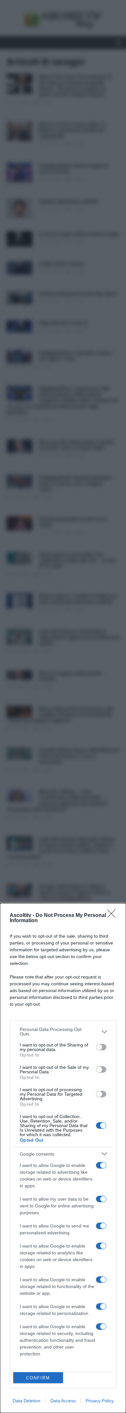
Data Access (63, 1400)
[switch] (101, 1047)
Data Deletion (26, 1400)
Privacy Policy (100, 1400)
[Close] (113, 916)
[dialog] (63, 1158)
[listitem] (63, 1031)
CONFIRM (38, 1377)
